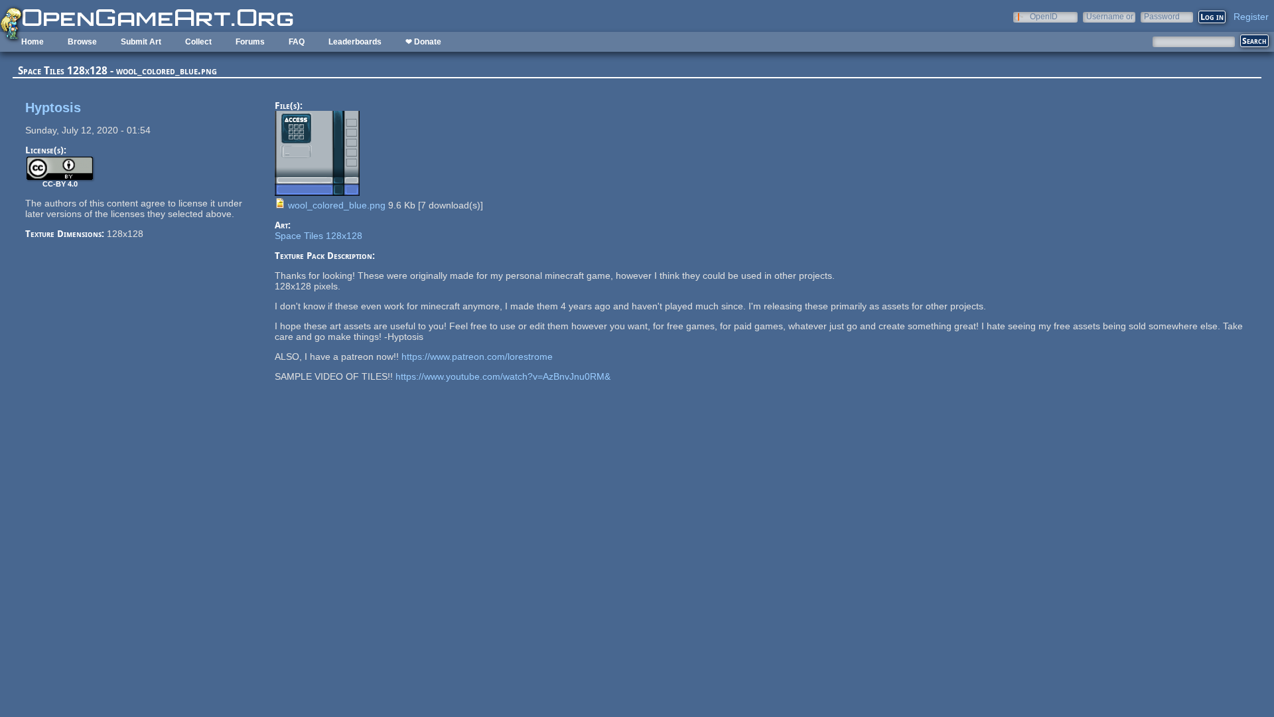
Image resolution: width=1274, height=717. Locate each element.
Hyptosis (53, 107)
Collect (198, 41)
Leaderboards (355, 41)
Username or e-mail (1109, 16)
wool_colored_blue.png (337, 205)
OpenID (1044, 16)
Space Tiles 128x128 (318, 235)
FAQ (297, 41)
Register (1251, 16)
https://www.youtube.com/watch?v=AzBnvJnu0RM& (502, 376)
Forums (250, 41)
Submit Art (141, 41)
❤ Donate (423, 41)
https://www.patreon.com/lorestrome (477, 356)
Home (32, 41)
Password (1162, 16)
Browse (82, 41)
